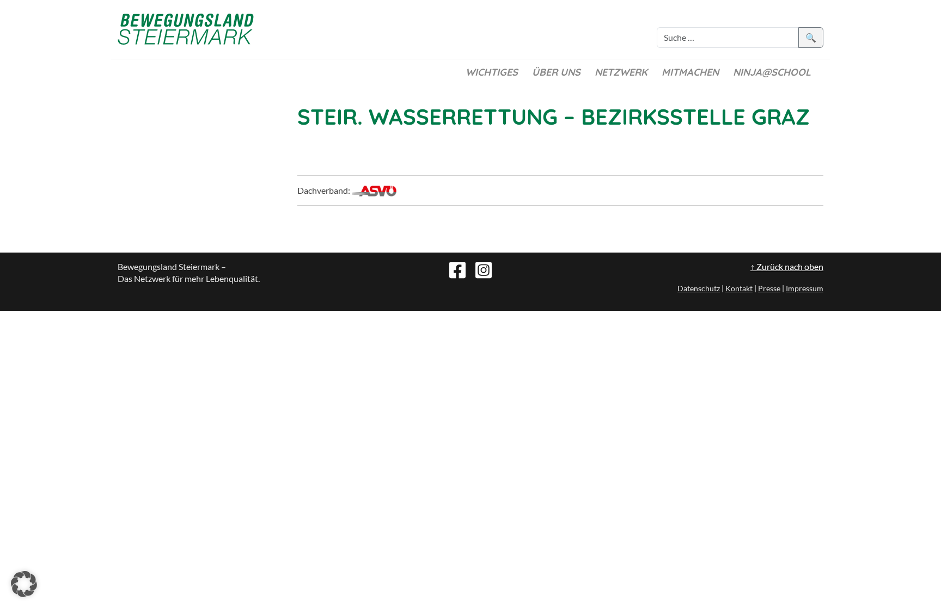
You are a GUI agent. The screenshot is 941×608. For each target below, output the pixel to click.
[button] (24, 584)
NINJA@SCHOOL (772, 72)
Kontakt (739, 288)
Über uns (556, 72)
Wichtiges (492, 72)
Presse (769, 288)
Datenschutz (698, 288)
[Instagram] (483, 269)
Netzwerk (621, 72)
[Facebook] (457, 269)
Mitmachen (690, 72)
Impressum (804, 288)
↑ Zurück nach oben (786, 266)
